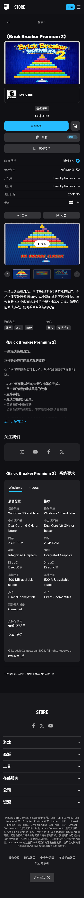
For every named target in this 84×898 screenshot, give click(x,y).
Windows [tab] (15, 488)
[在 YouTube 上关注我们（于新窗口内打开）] (35, 452)
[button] (42, 421)
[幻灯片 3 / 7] (62, 274)
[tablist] (42, 488)
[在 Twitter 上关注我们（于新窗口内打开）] (62, 452)
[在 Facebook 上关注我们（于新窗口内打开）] (48, 452)
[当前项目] (21, 274)
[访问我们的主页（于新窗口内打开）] (22, 452)
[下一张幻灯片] (77, 274)
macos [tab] (34, 488)
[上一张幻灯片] (7, 274)
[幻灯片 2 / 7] (42, 274)
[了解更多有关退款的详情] (78, 169)
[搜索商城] (8, 22)
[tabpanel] (42, 552)
